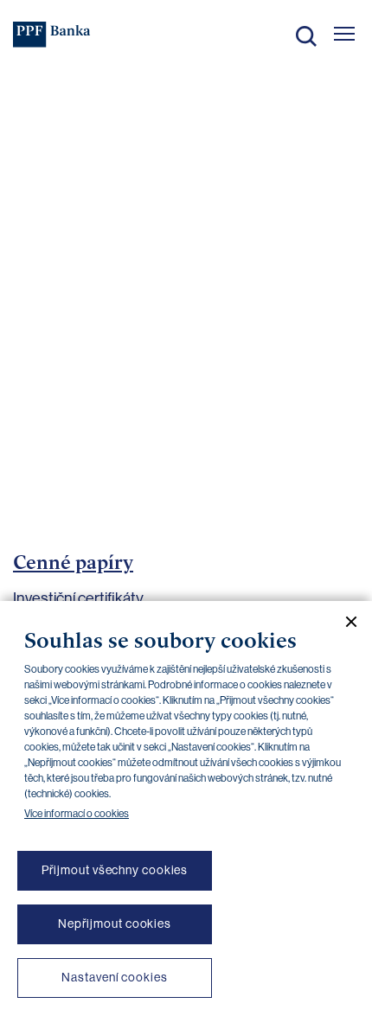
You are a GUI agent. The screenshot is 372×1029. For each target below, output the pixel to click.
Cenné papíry (73, 562)
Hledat (306, 36)
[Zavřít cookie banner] (344, 622)
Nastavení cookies (114, 977)
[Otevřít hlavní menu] (344, 33)
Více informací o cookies (76, 814)
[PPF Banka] (52, 35)
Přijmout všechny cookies (115, 870)
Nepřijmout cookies (114, 923)
